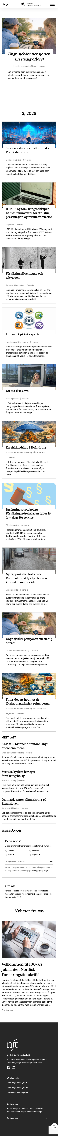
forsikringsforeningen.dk (17, 1082)
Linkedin (13, 1067)
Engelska (36, 854)
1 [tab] (25, 21)
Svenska (35, 851)
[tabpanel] (29, 52)
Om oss (10, 886)
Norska (11, 854)
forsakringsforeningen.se (17, 1092)
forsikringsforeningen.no (17, 1087)
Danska (11, 851)
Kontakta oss (12, 1118)
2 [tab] (29, 21)
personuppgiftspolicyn (38, 870)
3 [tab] (33, 21)
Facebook (8, 1067)
